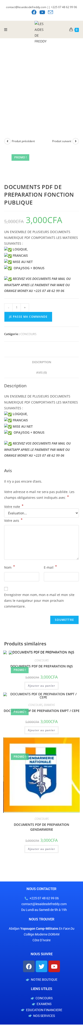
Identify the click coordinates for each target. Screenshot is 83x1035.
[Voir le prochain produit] (75, 141)
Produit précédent (23, 141)
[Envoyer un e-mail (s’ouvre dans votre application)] (50, 12)
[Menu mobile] (5, 29)
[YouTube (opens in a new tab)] (42, 12)
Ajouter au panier (41, 686)
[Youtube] (54, 966)
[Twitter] (41, 966)
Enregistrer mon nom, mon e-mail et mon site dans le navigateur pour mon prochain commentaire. (39, 601)
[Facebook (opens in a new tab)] (34, 12)
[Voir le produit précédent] (7, 141)
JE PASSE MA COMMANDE (28, 317)
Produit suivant (61, 141)
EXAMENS (49, 705)
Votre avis (13, 520)
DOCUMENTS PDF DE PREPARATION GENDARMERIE (41, 827)
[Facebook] (29, 966)
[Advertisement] (41, 82)
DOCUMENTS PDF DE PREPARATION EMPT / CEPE (42, 710)
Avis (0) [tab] (41, 373)
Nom (9, 567)
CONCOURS (28, 334)
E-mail (50, 567)
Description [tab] (41, 362)
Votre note (14, 506)
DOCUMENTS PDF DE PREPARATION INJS (41, 666)
